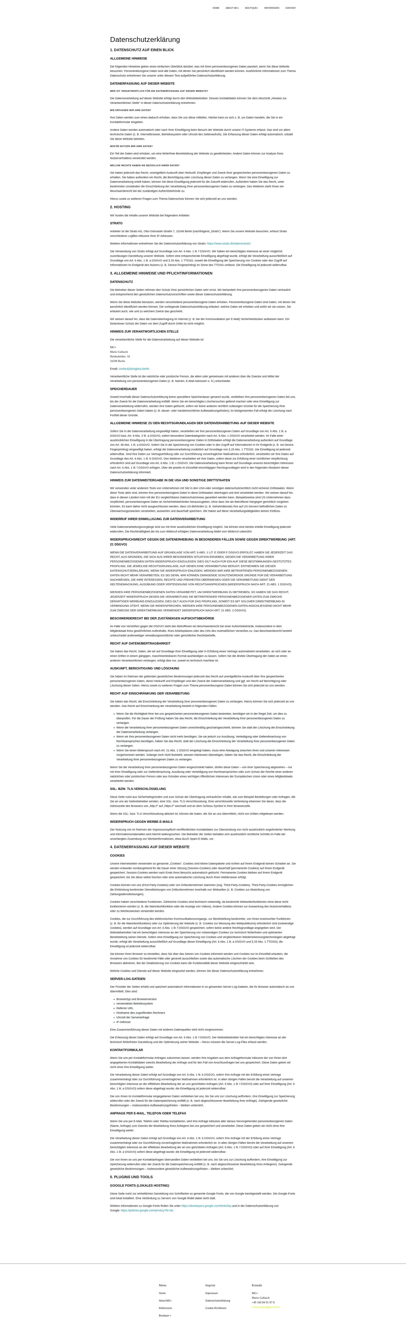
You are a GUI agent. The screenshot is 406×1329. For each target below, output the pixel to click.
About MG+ (232, 8)
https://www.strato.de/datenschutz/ (228, 243)
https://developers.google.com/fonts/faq (206, 1205)
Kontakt (291, 8)
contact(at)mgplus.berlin (134, 368)
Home (216, 8)
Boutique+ (251, 8)
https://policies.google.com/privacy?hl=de (147, 1210)
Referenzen (271, 8)
